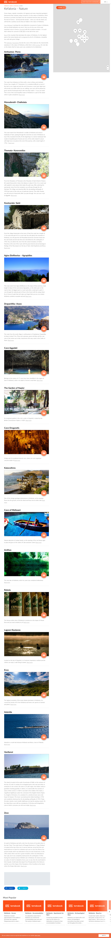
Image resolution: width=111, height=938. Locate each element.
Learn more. (37, 935)
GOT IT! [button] (104, 935)
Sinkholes (9, 42)
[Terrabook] (10, 2)
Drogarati (22, 29)
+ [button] (107, 66)
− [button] (107, 69)
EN (105, 1)
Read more (22, 94)
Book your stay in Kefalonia (90, 1)
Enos (5, 35)
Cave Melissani (8, 25)
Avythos (37, 45)
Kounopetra (15, 42)
